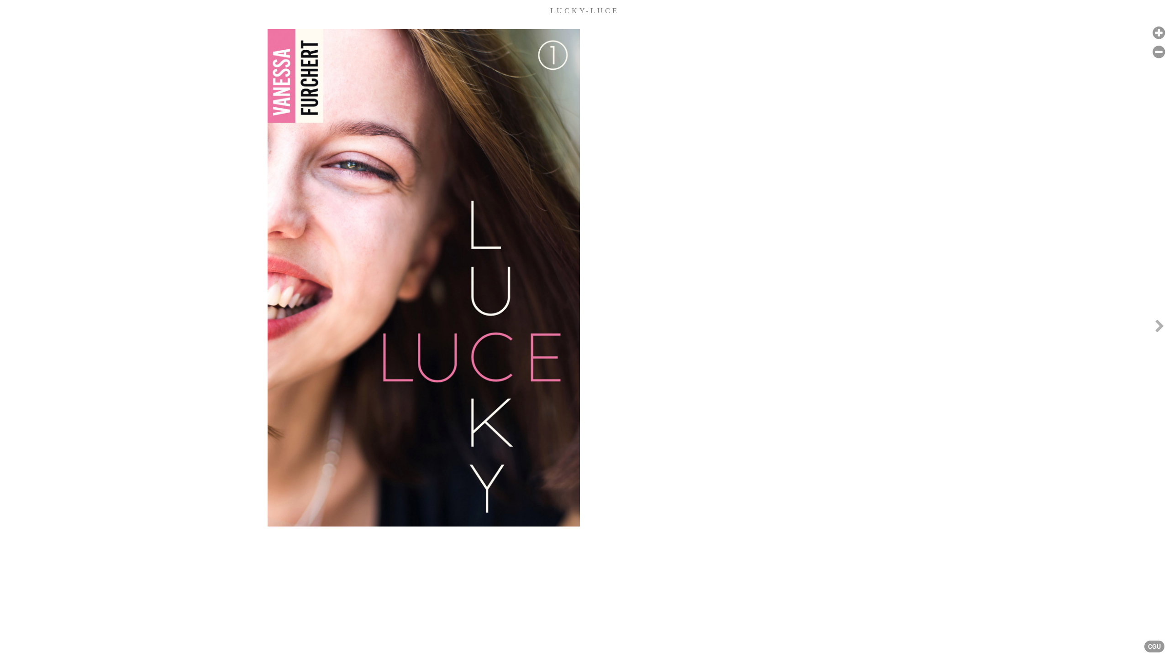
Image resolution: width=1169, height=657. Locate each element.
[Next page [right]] (1159, 328)
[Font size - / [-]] (1158, 52)
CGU (1154, 646)
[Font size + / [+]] (1158, 33)
